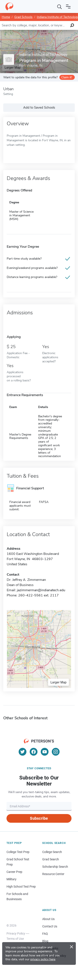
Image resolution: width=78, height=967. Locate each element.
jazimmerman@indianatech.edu (41, 590)
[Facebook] (33, 752)
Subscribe (39, 818)
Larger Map (58, 682)
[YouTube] (45, 752)
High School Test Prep (21, 886)
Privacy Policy (15, 933)
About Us (48, 919)
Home (6, 17)
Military (11, 879)
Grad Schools (23, 17)
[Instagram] (56, 752)
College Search (52, 852)
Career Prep (14, 872)
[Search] (59, 6)
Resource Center (53, 874)
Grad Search (50, 859)
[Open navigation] (68, 6)
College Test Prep (17, 852)
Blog (45, 941)
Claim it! (66, 77)
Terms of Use (15, 938)
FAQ (45, 933)
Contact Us (49, 926)
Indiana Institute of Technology (43, 55)
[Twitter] (22, 752)
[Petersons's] (9, 6)
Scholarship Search (55, 866)
